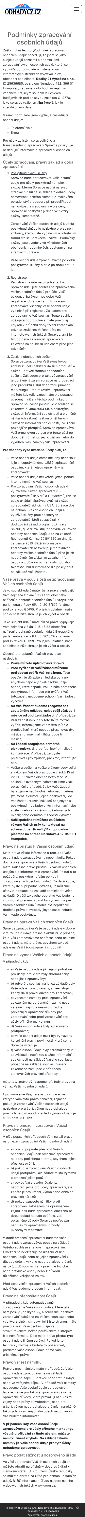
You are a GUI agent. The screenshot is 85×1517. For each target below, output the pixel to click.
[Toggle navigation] (76, 9)
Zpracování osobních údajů (42, 1514)
